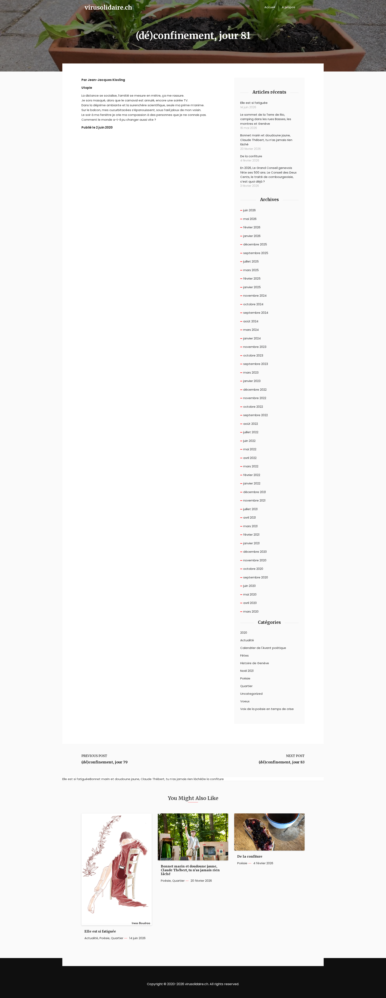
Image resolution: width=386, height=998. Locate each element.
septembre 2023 (255, 364)
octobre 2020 (253, 569)
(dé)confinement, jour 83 (282, 762)
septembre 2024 (255, 313)
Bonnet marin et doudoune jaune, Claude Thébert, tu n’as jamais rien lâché (266, 139)
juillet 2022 (250, 432)
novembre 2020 (254, 560)
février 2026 (251, 227)
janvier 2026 (252, 236)
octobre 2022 (253, 407)
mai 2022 (249, 449)
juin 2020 (249, 586)
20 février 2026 (201, 881)
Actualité (247, 640)
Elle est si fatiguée (254, 103)
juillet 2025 (251, 261)
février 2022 (251, 475)
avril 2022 (250, 458)
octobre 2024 (253, 304)
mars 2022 (250, 466)
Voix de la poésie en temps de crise (267, 709)
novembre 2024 (255, 295)
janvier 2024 (252, 338)
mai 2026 (250, 219)
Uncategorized (251, 694)
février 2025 (252, 278)
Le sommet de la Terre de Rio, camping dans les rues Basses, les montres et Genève (265, 119)
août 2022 (250, 424)
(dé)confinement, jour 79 (104, 762)
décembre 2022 (255, 389)
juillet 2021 (250, 509)
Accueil (269, 7)
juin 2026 (249, 210)
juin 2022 (249, 441)
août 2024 (250, 321)
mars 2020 (251, 611)
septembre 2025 (255, 253)
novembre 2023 (254, 347)
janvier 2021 (251, 543)
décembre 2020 (255, 552)
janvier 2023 (252, 381)
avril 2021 (249, 517)
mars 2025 (251, 270)
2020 (243, 632)
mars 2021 (250, 526)
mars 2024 (251, 330)
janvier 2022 (251, 483)
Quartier (246, 686)
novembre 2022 (254, 398)
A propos (288, 7)
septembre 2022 (255, 415)
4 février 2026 (263, 863)
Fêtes (244, 655)
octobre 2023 (253, 355)
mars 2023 (251, 372)
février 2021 (251, 534)
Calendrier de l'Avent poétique (263, 648)
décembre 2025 (255, 244)
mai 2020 (250, 594)
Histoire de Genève (254, 663)
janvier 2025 (252, 287)
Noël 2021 (247, 671)
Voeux (244, 701)
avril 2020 (250, 603)
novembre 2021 (254, 500)
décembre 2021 (254, 492)
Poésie (245, 678)
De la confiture (251, 156)
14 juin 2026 (137, 938)
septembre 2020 (255, 577)
